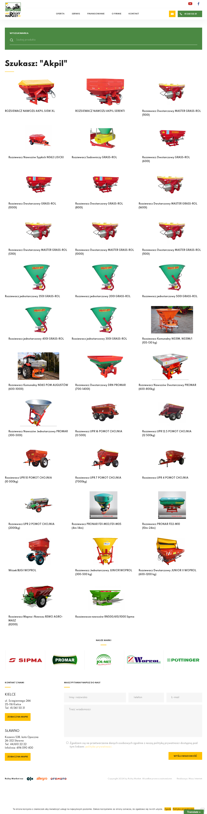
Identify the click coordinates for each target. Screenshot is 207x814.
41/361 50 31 (17, 708)
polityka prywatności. (98, 747)
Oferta (60, 14)
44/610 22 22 (18, 744)
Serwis (76, 14)
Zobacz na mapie (17, 717)
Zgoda (167, 809)
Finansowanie (95, 14)
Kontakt (134, 14)
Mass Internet (195, 779)
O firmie (116, 14)
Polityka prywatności (183, 809)
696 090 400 (25, 748)
